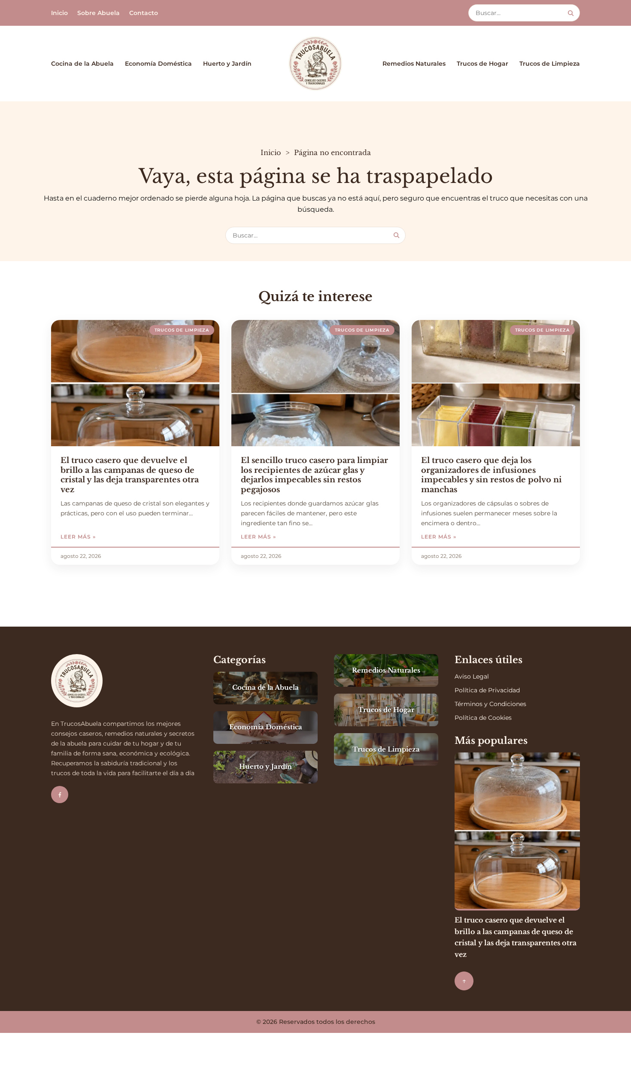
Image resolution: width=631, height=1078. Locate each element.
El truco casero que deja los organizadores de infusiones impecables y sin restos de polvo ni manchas (491, 475)
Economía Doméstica (158, 63)
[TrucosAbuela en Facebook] (59, 794)
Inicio (59, 13)
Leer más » (104, 536)
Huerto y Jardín (227, 63)
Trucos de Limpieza (549, 63)
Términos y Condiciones (490, 704)
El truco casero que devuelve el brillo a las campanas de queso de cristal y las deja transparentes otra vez (130, 475)
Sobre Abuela (98, 13)
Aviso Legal (472, 676)
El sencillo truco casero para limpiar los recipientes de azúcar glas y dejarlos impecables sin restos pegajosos (314, 475)
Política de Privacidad (487, 690)
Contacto (143, 13)
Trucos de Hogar (482, 63)
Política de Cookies (483, 718)
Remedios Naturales (414, 63)
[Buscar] (570, 13)
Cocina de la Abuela (82, 63)
